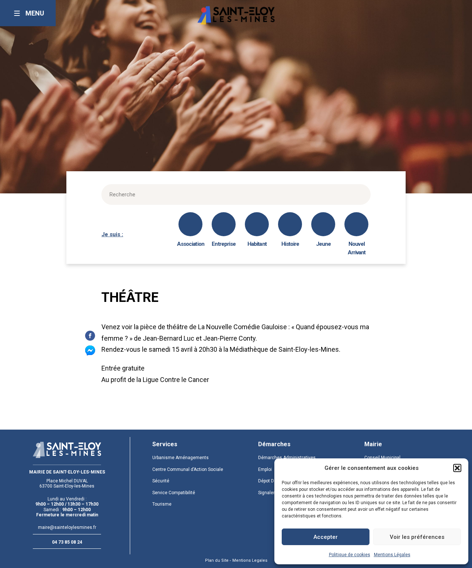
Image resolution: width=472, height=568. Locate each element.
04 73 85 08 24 (67, 542)
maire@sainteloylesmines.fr (67, 527)
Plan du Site (217, 560)
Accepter (325, 537)
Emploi (265, 469)
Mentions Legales (249, 560)
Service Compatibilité (173, 492)
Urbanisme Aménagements (180, 457)
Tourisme (161, 504)
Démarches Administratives (287, 457)
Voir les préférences (417, 537)
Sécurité (160, 480)
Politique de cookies (349, 554)
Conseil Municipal (382, 457)
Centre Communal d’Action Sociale (187, 469)
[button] (457, 468)
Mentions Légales (392, 554)
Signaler (266, 492)
